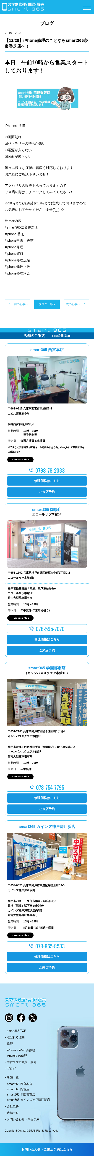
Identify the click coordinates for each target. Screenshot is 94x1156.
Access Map (21, 459)
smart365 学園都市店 (21, 1094)
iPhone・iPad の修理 (21, 1050)
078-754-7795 (50, 787)
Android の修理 (17, 1055)
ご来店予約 (47, 491)
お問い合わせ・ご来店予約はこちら (47, 1149)
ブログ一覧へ (47, 304)
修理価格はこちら (47, 480)
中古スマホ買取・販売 (22, 1062)
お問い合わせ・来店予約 (23, 1119)
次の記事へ (73, 304)
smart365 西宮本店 (19, 1084)
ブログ (11, 1068)
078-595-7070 (50, 628)
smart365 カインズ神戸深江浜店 (28, 1100)
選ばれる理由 (16, 1037)
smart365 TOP (16, 1031)
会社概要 (13, 1106)
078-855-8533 (50, 946)
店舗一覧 (13, 1077)
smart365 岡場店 (18, 1089)
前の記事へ (21, 304)
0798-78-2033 (50, 470)
